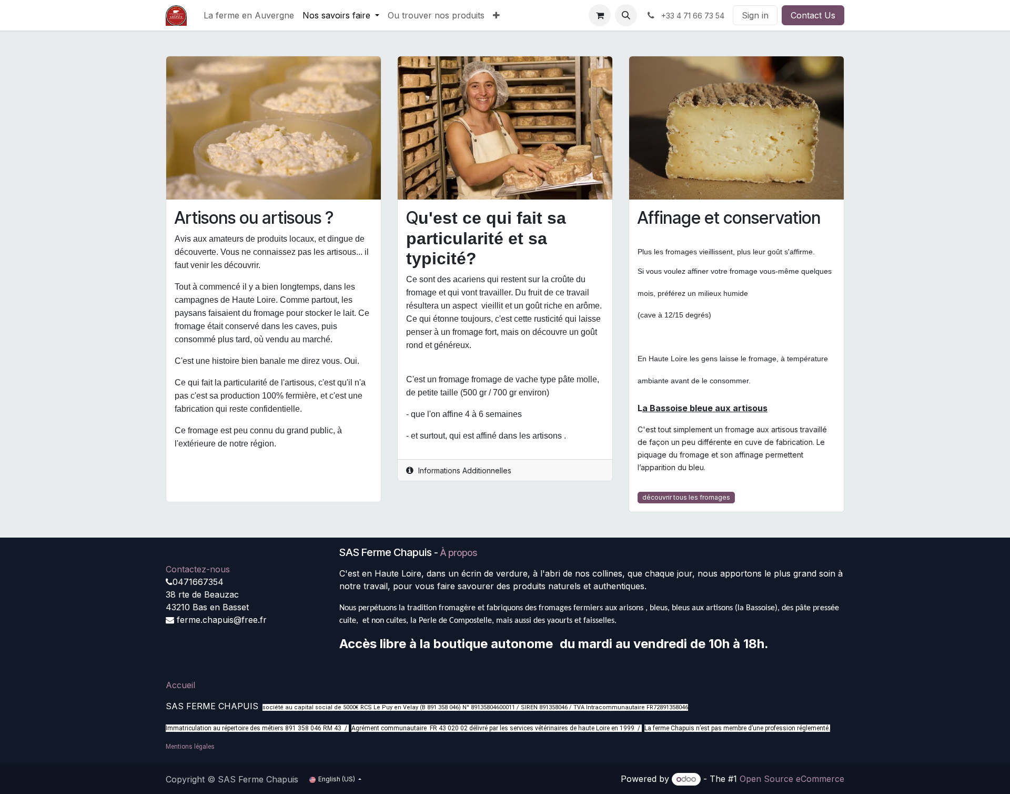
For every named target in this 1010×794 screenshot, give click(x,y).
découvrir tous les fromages (686, 497)
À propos (458, 552)
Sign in (755, 15)
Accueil (180, 685)
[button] (626, 15)
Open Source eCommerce (792, 778)
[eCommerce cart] (600, 15)
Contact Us (813, 15)
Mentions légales (190, 746)
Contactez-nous (198, 569)
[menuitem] (248, 15)
